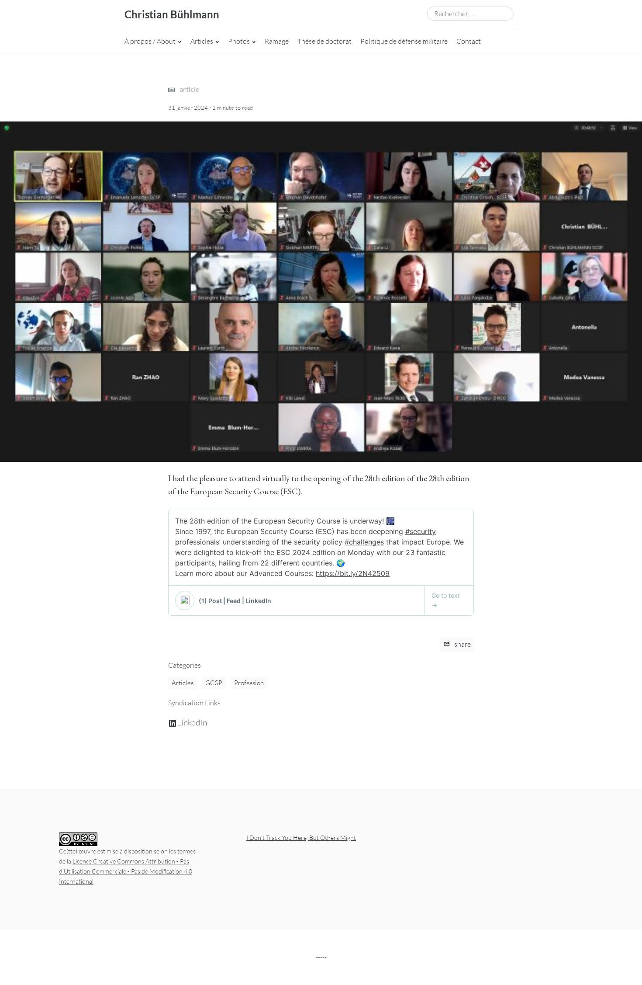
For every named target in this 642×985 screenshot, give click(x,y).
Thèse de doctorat (324, 41)
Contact (468, 41)
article (189, 89)
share (462, 644)
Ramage (277, 41)
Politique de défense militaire (404, 41)
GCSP (213, 683)
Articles (201, 41)
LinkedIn (192, 722)
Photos (239, 41)
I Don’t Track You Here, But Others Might (301, 837)
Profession (249, 683)
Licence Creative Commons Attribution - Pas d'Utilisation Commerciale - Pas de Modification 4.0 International (125, 871)
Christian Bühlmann (171, 14)
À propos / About (150, 41)
